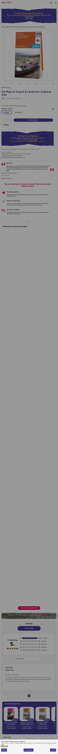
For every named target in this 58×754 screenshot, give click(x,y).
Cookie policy (4, 746)
